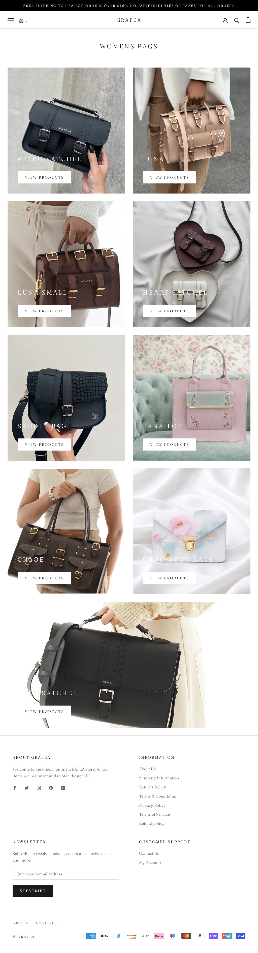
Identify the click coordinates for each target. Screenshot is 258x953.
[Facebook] (15, 787)
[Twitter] (27, 787)
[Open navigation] (11, 20)
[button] (23, 21)
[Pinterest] (51, 787)
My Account (150, 862)
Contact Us (149, 853)
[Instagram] (39, 787)
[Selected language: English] (23, 21)
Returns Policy (152, 786)
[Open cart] (248, 20)
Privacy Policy (152, 805)
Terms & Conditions (157, 796)
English (45, 923)
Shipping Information (159, 777)
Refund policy (152, 823)
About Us (147, 768)
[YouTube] (63, 787)
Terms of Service (154, 814)
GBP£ (18, 923)
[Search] (236, 20)
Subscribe (33, 890)
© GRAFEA (24, 937)
